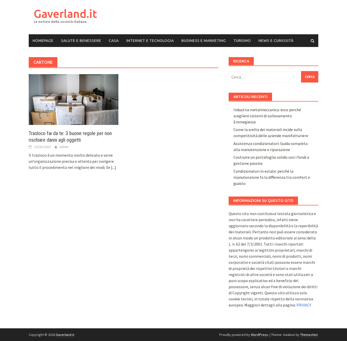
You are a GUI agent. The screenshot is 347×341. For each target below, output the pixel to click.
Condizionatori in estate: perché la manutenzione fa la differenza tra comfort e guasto (271, 177)
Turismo (242, 40)
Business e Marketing (203, 40)
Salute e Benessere (81, 40)
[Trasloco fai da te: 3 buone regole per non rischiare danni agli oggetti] (73, 99)
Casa (114, 40)
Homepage (43, 40)
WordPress (259, 334)
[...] (113, 167)
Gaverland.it (65, 13)
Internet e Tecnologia (150, 40)
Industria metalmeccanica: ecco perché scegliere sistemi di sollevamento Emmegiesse (267, 115)
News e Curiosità (275, 40)
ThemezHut (309, 334)
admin (64, 146)
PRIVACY (303, 304)
